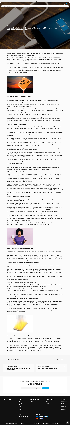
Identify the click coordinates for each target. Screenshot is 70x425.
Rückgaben (63, 406)
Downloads (63, 409)
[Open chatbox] (67, 422)
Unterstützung (64, 401)
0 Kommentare (60, 359)
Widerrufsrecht (37, 423)
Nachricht (21, 403)
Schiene (62, 403)
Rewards (21, 410)
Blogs (20, 404)
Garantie (63, 404)
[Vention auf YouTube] (23, 416)
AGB (53, 423)
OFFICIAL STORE (28, 1)
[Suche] (68, 6)
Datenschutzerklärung (46, 423)
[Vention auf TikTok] (25, 416)
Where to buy (22, 407)
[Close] (1, 209)
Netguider (22, 423)
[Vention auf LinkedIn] (27, 416)
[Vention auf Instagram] (21, 416)
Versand (62, 407)
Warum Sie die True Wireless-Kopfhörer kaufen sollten (18, 368)
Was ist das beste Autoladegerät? (47, 368)
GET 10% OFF (1, 213)
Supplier (48, 403)
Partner (31, 401)
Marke (20, 401)
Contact (20, 406)
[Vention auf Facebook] (19, 416)
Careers (20, 409)
